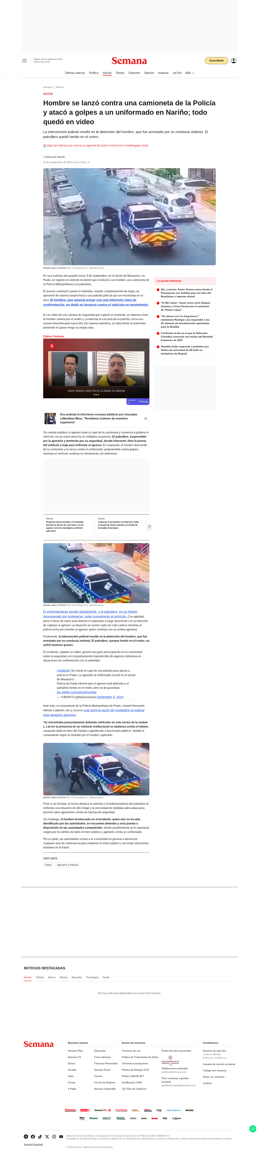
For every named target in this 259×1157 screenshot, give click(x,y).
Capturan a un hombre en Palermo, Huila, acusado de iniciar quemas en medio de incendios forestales (118, 525)
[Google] (26, 1136)
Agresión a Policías (67, 864)
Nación (60, 87)
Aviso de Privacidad (37, 1144)
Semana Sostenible (105, 1088)
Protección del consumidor (176, 1050)
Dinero (71, 1063)
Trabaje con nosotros (214, 1070)
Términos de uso (131, 1050)
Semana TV (74, 1057)
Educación (100, 1050)
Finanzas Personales (106, 1063)
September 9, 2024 (110, 697)
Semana (48, 87)
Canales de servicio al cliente (219, 1064)
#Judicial (63, 670)
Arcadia (72, 1069)
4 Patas (72, 1088)
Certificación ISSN (132, 1082)
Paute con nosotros (213, 1076)
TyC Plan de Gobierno (134, 1088)
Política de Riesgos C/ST (135, 1069)
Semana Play (75, 1050)
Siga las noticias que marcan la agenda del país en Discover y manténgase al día (97, 145)
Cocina (98, 1076)
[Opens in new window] (33, 1136)
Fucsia (71, 1082)
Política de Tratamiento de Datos (140, 1057)
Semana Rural (102, 1069)
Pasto (48, 864)
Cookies (207, 1083)
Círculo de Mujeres (104, 1082)
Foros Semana (102, 1057)
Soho (71, 1076)
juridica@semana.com (174, 1071)
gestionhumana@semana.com (179, 1085)
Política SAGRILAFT (133, 1076)
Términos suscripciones (135, 1063)
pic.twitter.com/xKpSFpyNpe (77, 692)
